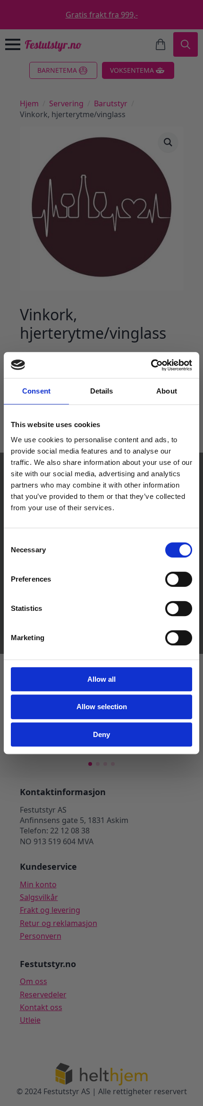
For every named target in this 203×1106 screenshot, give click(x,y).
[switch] (178, 579)
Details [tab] (101, 391)
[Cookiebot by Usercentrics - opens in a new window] (151, 365)
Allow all (101, 679)
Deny (101, 734)
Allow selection (101, 707)
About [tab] (166, 391)
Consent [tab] (36, 391)
